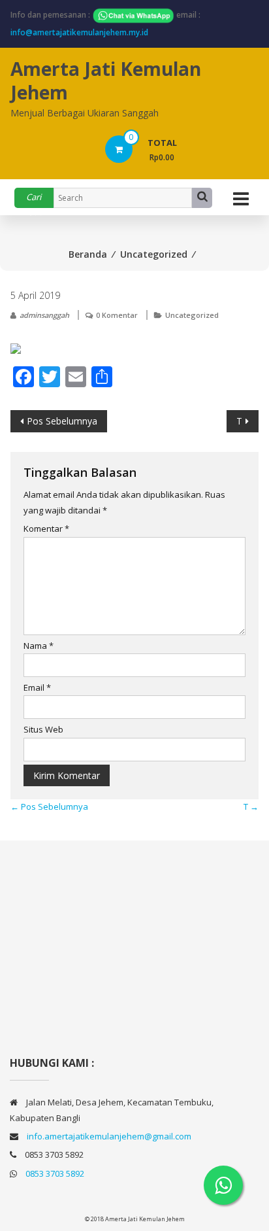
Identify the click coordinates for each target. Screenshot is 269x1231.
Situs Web (43, 729)
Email (37, 687)
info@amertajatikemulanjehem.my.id (79, 32)
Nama (39, 645)
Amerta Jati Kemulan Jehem (105, 80)
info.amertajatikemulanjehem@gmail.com (109, 1136)
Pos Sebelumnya (62, 421)
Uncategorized (153, 254)
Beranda (88, 254)
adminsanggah (44, 315)
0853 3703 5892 (54, 1173)
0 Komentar (117, 315)
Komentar (46, 528)
